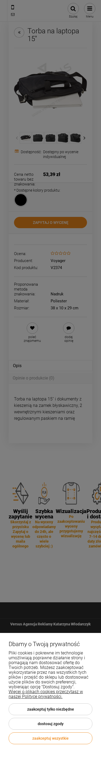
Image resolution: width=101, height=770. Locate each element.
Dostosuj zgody (51, 724)
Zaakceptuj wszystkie (50, 738)
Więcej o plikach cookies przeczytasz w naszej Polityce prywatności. (46, 694)
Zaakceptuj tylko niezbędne (50, 709)
